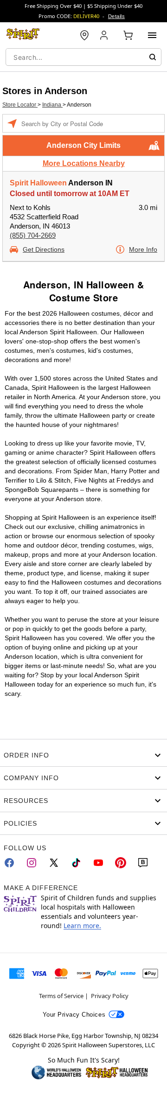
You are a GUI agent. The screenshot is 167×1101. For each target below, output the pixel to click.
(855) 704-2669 (33, 235)
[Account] (105, 35)
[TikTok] (76, 862)
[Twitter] (53, 862)
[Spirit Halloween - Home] (23, 35)
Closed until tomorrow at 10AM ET (69, 193)
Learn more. (82, 925)
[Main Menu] (152, 35)
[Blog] (142, 862)
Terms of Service (61, 996)
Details (116, 16)
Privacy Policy (109, 996)
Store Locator (20, 105)
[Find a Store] (84, 35)
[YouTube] (98, 862)
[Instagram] (31, 862)
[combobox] (83, 57)
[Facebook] (9, 862)
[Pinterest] (120, 862)
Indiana (52, 105)
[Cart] (128, 35)
